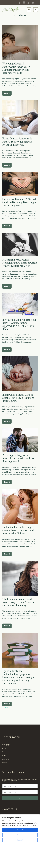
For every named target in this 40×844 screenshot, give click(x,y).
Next (6, 707)
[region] (20, 829)
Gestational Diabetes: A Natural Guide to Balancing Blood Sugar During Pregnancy (19, 202)
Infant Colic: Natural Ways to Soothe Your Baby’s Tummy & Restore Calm (18, 397)
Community (5, 759)
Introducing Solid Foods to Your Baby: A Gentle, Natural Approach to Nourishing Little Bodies (19, 324)
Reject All (20, 840)
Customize (20, 835)
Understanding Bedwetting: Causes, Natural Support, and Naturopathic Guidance (18, 530)
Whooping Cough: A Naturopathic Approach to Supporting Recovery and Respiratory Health (16, 68)
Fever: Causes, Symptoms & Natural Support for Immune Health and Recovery (17, 141)
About (4, 748)
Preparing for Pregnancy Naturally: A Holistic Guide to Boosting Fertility (18, 458)
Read (6, 93)
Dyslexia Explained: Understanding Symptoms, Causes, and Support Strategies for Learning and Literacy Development (19, 677)
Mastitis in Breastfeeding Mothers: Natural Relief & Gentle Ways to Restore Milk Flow (19, 262)
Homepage (6, 745)
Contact (4, 763)
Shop (3, 752)
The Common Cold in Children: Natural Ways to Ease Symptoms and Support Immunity (19, 602)
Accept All (20, 830)
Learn (4, 755)
